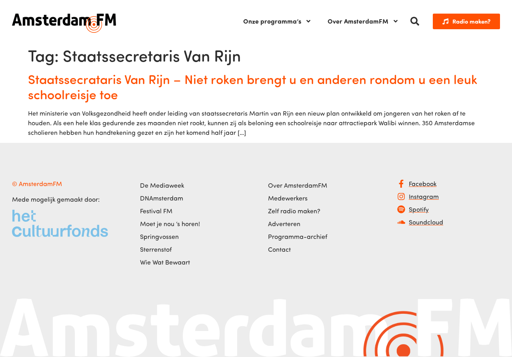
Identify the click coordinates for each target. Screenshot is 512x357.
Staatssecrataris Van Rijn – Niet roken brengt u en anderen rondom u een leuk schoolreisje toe (252, 86)
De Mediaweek (162, 185)
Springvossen (159, 237)
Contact (279, 249)
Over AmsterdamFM (358, 21)
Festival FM (156, 211)
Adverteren (284, 224)
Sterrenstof (156, 249)
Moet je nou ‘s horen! (170, 224)
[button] (415, 21)
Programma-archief (297, 237)
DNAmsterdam (161, 198)
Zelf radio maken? (294, 211)
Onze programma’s (272, 21)
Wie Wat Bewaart (165, 262)
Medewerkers (288, 198)
